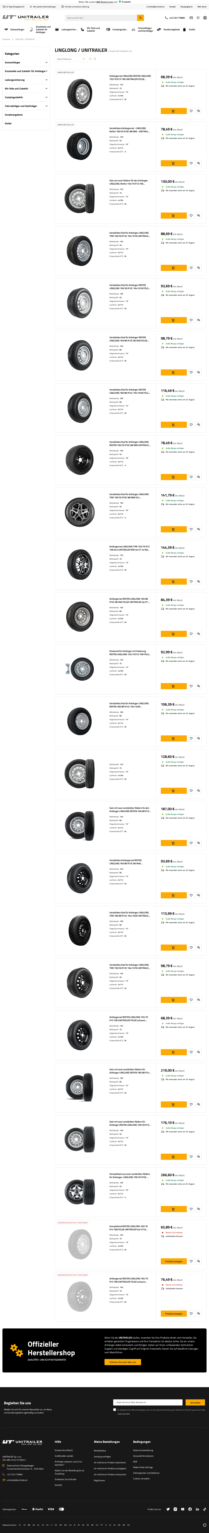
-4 (125, 151)
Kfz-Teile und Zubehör (16, 88)
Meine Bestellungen (107, 1442)
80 (120, 349)
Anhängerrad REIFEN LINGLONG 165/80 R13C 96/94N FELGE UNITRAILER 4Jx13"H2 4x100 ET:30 (130, 600)
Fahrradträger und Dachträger (21, 106)
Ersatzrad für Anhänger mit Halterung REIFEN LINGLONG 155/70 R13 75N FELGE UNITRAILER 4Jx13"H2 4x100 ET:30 (129, 652)
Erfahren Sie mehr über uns (123, 1362)
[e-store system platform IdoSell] (205, 1525)
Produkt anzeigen (173, 1261)
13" (127, 92)
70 (120, 88)
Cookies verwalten (141, 1478)
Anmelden (195, 1402)
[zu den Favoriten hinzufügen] (191, 111)
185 (121, 398)
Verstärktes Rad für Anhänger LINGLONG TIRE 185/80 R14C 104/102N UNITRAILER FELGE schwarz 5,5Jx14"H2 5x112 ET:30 (129, 914)
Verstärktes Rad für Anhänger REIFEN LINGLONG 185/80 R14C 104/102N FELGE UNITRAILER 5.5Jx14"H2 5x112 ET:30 (129, 391)
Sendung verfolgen (102, 1456)
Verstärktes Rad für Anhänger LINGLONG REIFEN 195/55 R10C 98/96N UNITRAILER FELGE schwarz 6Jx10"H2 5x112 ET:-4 (129, 443)
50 (120, 245)
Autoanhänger (12, 62)
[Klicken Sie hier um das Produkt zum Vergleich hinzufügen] (198, 111)
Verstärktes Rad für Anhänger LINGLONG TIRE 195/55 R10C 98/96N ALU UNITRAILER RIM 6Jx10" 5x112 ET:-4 (129, 496)
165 (121, 346)
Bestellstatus (100, 1450)
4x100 (120, 95)
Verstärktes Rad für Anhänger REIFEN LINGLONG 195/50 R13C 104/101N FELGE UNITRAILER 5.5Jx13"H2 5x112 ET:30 (129, 286)
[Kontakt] (26, 1446)
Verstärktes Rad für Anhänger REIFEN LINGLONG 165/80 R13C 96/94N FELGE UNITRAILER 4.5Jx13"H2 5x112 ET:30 (128, 339)
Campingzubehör (14, 97)
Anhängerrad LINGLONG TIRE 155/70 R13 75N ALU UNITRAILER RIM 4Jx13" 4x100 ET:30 (129, 548)
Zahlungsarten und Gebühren (146, 1472)
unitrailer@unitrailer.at (17, 1480)
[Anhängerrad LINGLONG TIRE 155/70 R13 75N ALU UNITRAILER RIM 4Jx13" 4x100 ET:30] (79, 565)
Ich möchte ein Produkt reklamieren (110, 1462)
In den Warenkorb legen (174, 111)
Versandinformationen (143, 1455)
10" (127, 144)
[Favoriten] (198, 17)
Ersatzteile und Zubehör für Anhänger (25, 71)
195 (121, 136)
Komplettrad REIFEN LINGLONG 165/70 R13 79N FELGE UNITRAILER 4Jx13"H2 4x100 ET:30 (128, 1228)
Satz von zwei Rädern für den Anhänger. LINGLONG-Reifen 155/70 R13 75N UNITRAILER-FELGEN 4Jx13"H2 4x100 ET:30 (128, 182)
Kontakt (172, 6)
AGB (135, 1461)
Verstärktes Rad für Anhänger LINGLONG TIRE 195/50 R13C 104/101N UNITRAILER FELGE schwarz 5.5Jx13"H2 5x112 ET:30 (129, 966)
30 (125, 99)
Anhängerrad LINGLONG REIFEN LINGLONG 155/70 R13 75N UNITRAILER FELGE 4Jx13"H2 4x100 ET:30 (130, 77)
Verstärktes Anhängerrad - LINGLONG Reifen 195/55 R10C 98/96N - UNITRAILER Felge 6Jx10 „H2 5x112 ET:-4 (130, 130)
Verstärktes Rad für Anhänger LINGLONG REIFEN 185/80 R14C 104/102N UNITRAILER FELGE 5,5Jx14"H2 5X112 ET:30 (129, 705)
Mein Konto (202, 7)
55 (120, 140)
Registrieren (99, 1480)
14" (127, 405)
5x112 (120, 147)
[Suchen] (140, 18)
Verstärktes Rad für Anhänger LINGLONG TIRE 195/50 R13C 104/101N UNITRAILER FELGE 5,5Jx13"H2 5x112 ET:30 (129, 234)
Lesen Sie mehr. (124, 1413)
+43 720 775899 (177, 17)
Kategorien (12, 54)
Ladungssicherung (15, 80)
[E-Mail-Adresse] (191, 17)
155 (121, 84)
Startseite (6, 39)
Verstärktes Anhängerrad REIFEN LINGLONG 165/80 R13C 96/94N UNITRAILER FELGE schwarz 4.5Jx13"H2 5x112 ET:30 (128, 862)
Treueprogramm (186, 6)
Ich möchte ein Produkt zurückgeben (110, 1468)
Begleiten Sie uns (17, 1402)
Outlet (8, 123)
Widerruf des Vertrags (143, 1467)
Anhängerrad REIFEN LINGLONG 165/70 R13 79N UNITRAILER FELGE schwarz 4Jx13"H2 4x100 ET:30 (128, 1280)
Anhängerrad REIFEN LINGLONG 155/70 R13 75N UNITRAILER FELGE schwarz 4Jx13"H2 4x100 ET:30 (128, 1018)
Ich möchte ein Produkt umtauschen (110, 1474)
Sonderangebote (14, 115)
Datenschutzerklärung (143, 1450)
